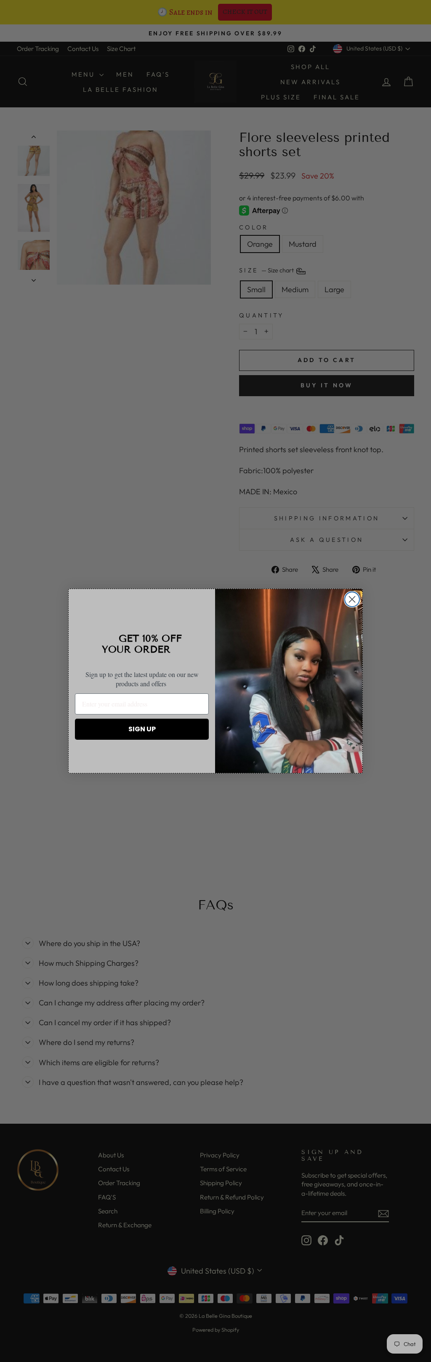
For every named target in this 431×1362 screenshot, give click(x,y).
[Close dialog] (352, 599)
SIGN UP (142, 729)
